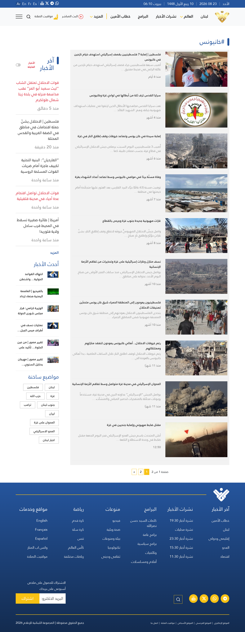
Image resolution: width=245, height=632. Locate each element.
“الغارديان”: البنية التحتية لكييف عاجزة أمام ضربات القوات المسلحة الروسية (40, 165)
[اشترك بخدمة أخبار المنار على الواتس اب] (214, 599)
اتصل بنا (154, 623)
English (41, 520)
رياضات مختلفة (74, 556)
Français (41, 529)
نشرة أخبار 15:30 (181, 547)
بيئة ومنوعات (111, 538)
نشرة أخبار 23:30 (181, 538)
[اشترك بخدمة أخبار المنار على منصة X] (204, 599)
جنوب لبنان (48, 405)
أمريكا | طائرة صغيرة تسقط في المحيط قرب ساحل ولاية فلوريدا (38, 225)
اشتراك (27, 598)
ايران (52, 413)
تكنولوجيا (114, 547)
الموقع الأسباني (185, 623)
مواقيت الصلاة (44, 16)
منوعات (113, 509)
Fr (29, 4)
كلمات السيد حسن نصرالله (143, 523)
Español (41, 538)
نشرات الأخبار (166, 16)
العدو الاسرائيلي (44, 431)
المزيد (98, 16)
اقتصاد (224, 556)
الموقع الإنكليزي (221, 623)
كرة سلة (78, 529)
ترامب (27, 405)
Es (35, 4)
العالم (188, 16)
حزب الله (35, 396)
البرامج (143, 16)
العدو (225, 547)
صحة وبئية (113, 529)
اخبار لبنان (49, 440)
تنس (81, 538)
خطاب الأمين (120, 16)
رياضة (79, 509)
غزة (53, 396)
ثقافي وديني (110, 556)
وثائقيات (151, 552)
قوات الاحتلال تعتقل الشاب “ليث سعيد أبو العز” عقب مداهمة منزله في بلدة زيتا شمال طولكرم (37, 91)
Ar (18, 4)
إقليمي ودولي (219, 538)
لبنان (204, 16)
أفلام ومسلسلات (144, 561)
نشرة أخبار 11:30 (181, 556)
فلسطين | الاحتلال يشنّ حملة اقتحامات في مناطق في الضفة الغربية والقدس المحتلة (38, 130)
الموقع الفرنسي (203, 623)
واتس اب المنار (37, 547)
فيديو (116, 520)
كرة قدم (78, 520)
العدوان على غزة (44, 422)
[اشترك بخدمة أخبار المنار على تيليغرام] (225, 599)
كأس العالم (76, 547)
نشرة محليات (184, 529)
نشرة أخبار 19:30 (181, 520)
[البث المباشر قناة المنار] (193, 599)
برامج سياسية (147, 543)
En (24, 4)
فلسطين (33, 387)
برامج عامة (150, 534)
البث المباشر (70, 16)
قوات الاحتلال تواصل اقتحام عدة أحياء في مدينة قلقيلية (37, 195)
